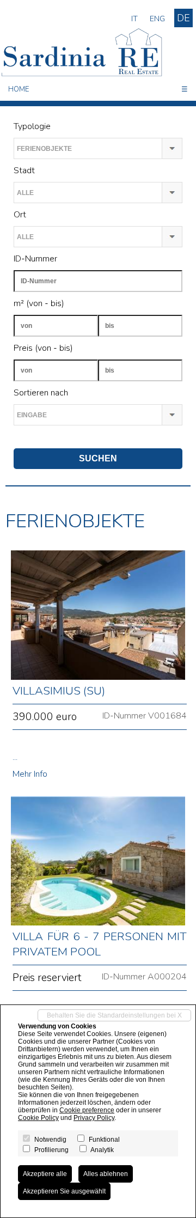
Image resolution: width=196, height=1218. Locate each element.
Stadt (24, 170)
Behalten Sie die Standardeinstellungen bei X (114, 1015)
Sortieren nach (41, 393)
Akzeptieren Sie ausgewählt (64, 1191)
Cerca (24, 437)
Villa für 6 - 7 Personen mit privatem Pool (100, 944)
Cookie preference (86, 1110)
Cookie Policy (38, 1118)
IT (134, 19)
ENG (157, 19)
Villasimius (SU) (59, 690)
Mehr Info (30, 774)
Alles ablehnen (105, 1174)
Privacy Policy (94, 1118)
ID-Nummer (35, 259)
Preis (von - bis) (43, 348)
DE (183, 18)
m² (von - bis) (39, 303)
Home (18, 89)
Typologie (32, 126)
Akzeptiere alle (45, 1174)
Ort (20, 215)
